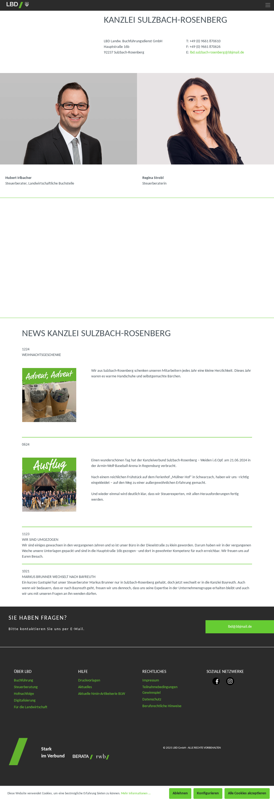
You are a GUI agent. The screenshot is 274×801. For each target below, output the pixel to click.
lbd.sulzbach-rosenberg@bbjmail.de (217, 53)
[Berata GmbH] (81, 756)
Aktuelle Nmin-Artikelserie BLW (101, 694)
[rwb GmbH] (101, 756)
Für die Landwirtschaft (30, 707)
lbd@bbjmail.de (240, 627)
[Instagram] (227, 681)
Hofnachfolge (24, 694)
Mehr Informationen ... (136, 793)
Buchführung (23, 681)
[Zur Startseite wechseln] (17, 5)
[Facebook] (214, 681)
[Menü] (268, 5)
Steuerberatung (26, 687)
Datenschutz (151, 699)
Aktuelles (85, 687)
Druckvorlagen (89, 681)
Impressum (150, 681)
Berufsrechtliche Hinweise (161, 706)
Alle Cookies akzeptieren (247, 793)
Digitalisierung (25, 701)
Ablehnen (180, 793)
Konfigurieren (208, 793)
